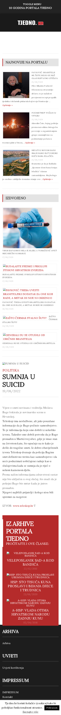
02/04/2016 (30, 622)
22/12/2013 (30, 568)
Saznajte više (30, 712)
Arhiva (6, 643)
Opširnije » (7, 105)
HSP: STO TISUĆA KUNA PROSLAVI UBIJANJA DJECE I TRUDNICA (30, 586)
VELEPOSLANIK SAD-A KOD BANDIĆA (30, 562)
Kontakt (7, 697)
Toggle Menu (30, 6)
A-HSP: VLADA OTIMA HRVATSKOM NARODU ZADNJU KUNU (30, 614)
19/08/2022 (11, 391)
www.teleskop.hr (23, 506)
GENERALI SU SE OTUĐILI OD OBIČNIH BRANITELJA (28, 343)
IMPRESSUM (10, 692)
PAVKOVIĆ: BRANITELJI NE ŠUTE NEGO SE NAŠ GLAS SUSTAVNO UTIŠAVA (45, 75)
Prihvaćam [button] (51, 707)
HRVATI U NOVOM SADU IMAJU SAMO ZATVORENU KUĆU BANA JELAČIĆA (45, 153)
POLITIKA (10, 370)
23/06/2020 (30, 594)
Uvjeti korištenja (13, 667)
